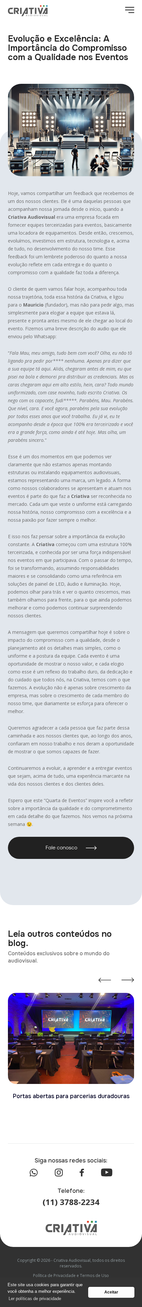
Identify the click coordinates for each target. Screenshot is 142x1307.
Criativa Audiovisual (31, 217)
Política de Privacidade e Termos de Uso (71, 1275)
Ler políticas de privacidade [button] (35, 1298)
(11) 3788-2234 (71, 1201)
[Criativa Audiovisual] (28, 10)
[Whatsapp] (34, 1173)
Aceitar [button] (111, 1292)
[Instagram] (59, 1173)
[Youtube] (106, 1173)
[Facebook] (82, 1173)
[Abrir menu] (129, 11)
